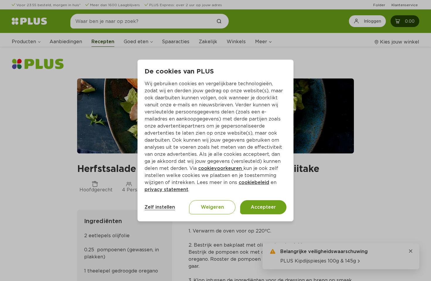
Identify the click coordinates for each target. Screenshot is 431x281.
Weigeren (212, 207)
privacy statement (166, 189)
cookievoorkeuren (220, 168)
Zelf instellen (160, 207)
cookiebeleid (254, 182)
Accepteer (263, 207)
